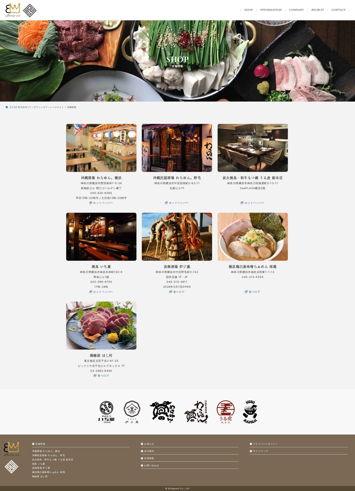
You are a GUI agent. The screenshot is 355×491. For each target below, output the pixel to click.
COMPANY (296, 10)
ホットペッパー (102, 202)
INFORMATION (271, 10)
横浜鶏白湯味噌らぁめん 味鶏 (48, 472)
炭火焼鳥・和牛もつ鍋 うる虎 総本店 (52, 459)
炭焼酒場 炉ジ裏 (41, 467)
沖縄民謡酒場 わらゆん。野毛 (48, 455)
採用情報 (148, 458)
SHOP (248, 10)
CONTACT (338, 10)
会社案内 (148, 451)
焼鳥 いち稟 (38, 463)
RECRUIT (317, 10)
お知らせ (148, 443)
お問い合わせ (151, 465)
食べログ (178, 291)
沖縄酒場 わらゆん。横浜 (46, 451)
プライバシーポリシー (265, 443)
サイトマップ (260, 451)
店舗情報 (40, 443)
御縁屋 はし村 (40, 476)
